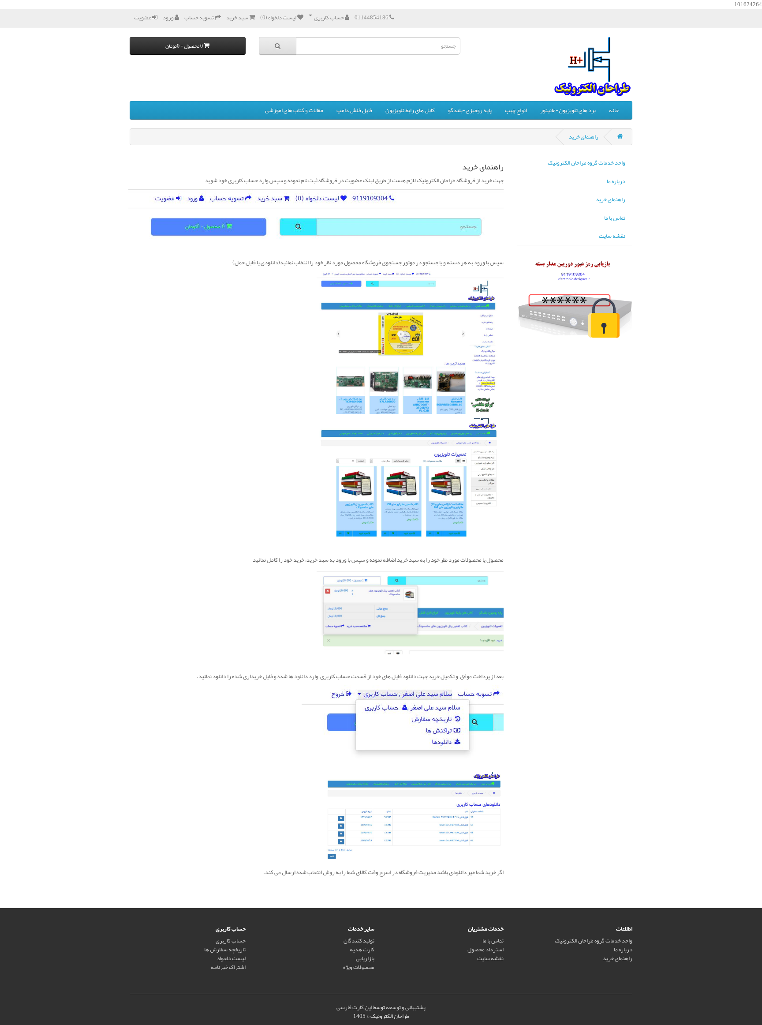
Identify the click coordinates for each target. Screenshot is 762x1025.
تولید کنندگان (359, 940)
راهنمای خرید (583, 137)
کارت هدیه (362, 949)
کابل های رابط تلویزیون (410, 110)
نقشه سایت (612, 236)
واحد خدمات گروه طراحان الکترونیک (586, 163)
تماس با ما (614, 218)
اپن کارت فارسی (354, 1007)
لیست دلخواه (231, 958)
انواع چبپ (516, 110)
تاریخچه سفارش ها (225, 949)
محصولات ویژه (358, 967)
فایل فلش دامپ (354, 110)
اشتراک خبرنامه (228, 967)
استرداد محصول (485, 949)
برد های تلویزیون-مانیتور (568, 110)
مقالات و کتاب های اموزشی (294, 110)
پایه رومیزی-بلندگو (470, 110)
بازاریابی (365, 958)
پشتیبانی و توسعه (406, 1007)
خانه (614, 110)
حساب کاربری (231, 940)
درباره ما (616, 181)
